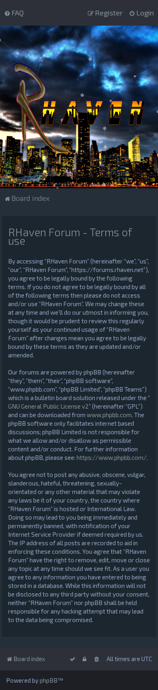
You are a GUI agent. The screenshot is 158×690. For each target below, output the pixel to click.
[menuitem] (14, 12)
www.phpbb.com (109, 414)
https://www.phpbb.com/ (112, 457)
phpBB (49, 680)
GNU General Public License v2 (48, 406)
